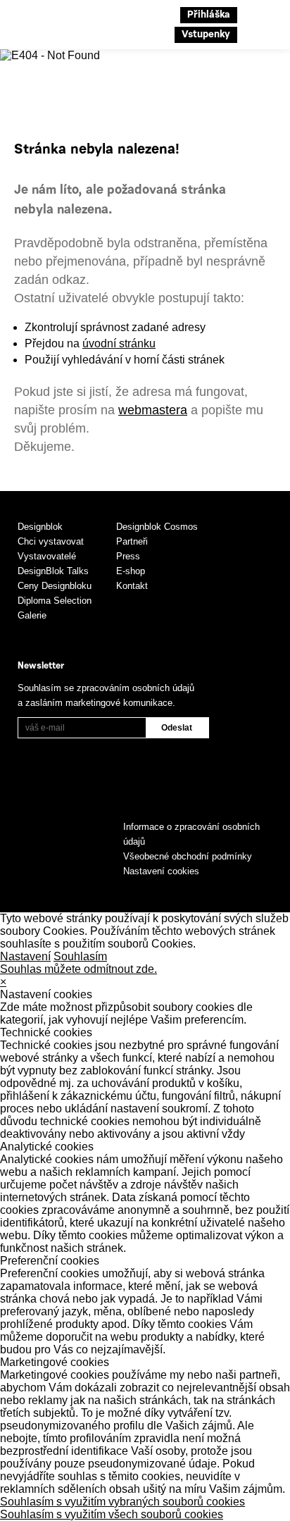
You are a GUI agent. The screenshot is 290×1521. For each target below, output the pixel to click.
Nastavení (25, 956)
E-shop (130, 571)
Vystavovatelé (47, 556)
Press (128, 556)
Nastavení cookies (161, 871)
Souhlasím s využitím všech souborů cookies (111, 1514)
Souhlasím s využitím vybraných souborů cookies (122, 1502)
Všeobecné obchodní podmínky (187, 856)
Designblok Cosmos (157, 526)
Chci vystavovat (51, 541)
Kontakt (132, 586)
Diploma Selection (55, 600)
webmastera (152, 410)
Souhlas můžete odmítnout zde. (78, 969)
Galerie (32, 615)
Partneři (132, 541)
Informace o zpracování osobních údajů (191, 834)
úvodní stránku (119, 343)
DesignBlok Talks (53, 571)
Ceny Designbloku (55, 586)
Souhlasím (80, 956)
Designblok (40, 526)
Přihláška (208, 15)
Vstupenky (206, 35)
